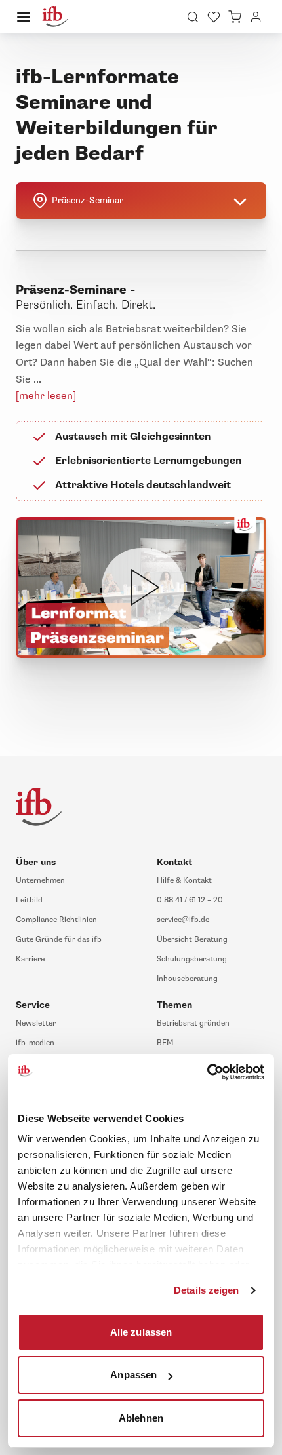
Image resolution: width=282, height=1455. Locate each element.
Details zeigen (206, 1290)
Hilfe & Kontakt (184, 880)
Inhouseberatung (187, 979)
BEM (165, 1043)
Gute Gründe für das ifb (59, 939)
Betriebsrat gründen (193, 1023)
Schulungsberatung (192, 959)
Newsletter (36, 1023)
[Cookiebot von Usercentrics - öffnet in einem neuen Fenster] (207, 1072)
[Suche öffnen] (192, 16)
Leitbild (29, 900)
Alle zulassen (141, 1331)
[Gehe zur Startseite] (55, 16)
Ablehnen (141, 1417)
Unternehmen (40, 880)
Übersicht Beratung (192, 939)
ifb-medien (35, 1043)
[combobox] (141, 200)
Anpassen (133, 1374)
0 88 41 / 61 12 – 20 (190, 900)
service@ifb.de (183, 920)
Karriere (30, 959)
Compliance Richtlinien (56, 920)
